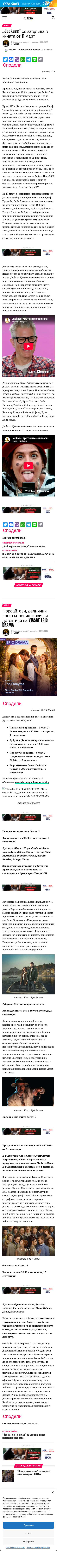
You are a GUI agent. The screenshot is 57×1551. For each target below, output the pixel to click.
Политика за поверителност (38, 1548)
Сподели (12, 65)
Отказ (29, 1533)
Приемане (29, 1525)
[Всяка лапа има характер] (28, 13)
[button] (52, 1492)
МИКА (16, 44)
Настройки (28, 1541)
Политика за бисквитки (15, 1548)
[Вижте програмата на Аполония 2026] (28, 6)
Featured (33, 1424)
